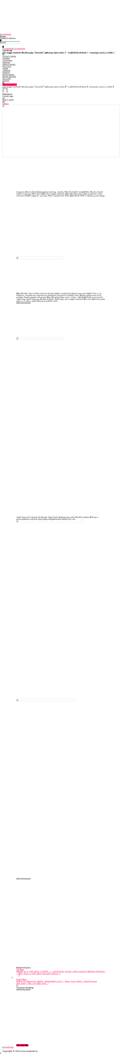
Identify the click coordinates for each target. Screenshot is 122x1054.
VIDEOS (5, 81)
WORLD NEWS (8, 64)
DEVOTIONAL (8, 74)
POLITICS (6, 66)
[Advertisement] (61, 16)
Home (3, 36)
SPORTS (6, 72)
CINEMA (6, 58)
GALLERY (6, 79)
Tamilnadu (7, 60)
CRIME (5, 68)
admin (5, 104)
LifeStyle (6, 70)
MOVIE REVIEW (9, 76)
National (6, 62)
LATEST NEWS (9, 56)
